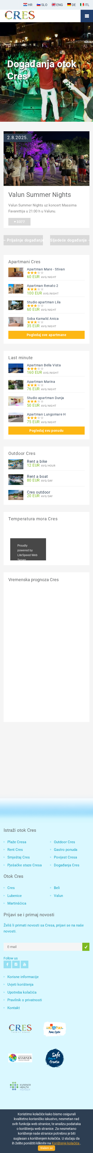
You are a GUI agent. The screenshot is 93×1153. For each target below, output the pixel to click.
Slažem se (46, 1148)
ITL (86, 5)
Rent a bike (37, 461)
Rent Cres (15, 850)
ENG (59, 5)
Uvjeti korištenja (20, 984)
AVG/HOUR (41, 465)
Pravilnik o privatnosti (24, 1000)
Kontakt (13, 1008)
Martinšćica (16, 903)
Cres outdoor (38, 492)
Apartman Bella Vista (44, 365)
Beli (57, 888)
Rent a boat (37, 476)
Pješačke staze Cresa (24, 865)
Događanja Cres (66, 865)
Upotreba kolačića (21, 992)
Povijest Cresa (65, 857)
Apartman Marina (41, 382)
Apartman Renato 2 (42, 286)
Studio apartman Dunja (45, 398)
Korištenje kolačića (66, 1143)
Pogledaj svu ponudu (46, 430)
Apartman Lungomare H (46, 414)
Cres (11, 888)
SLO (44, 5)
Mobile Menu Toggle (87, 16)
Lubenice (14, 896)
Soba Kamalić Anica (43, 319)
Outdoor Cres (64, 842)
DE (73, 5)
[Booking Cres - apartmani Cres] (27, 16)
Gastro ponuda (65, 850)
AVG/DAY (40, 481)
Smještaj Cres (18, 857)
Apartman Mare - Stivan (46, 269)
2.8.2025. (17, 137)
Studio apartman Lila (44, 302)
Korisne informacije (23, 977)
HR (29, 5)
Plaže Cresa (16, 842)
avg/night (42, 277)
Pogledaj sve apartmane (47, 335)
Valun (58, 896)
